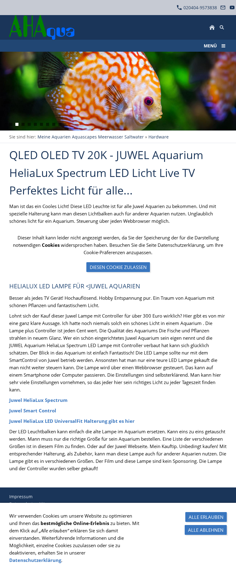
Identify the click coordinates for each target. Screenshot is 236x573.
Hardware (158, 137)
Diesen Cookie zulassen (118, 267)
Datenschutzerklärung (35, 560)
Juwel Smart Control (32, 410)
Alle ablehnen (205, 530)
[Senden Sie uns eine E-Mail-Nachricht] (223, 7)
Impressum (21, 496)
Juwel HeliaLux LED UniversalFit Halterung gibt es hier (72, 421)
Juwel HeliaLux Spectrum (38, 400)
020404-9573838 (199, 7)
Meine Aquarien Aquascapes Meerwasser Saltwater (90, 137)
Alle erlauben (206, 517)
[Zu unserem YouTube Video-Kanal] (232, 7)
